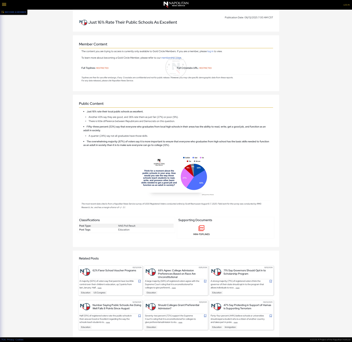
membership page (171, 57)
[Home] (176, 5)
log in (210, 51)
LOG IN (346, 5)
